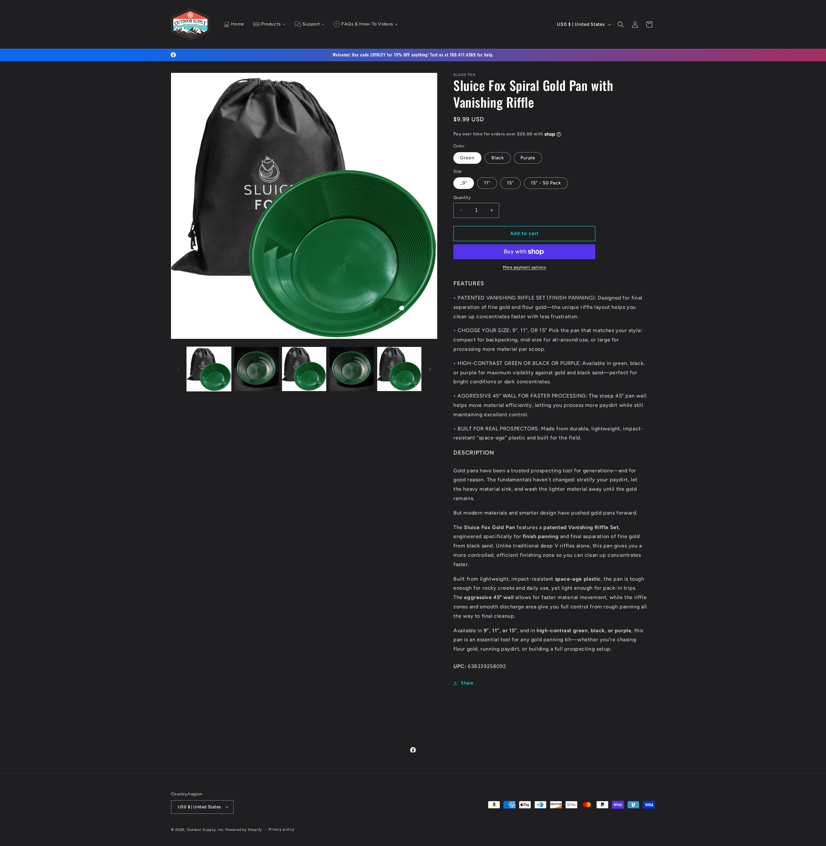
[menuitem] (234, 24)
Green (467, 158)
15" (510, 183)
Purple (527, 158)
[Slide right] (430, 369)
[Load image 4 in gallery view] (351, 369)
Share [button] (467, 683)
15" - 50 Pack (546, 183)
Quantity (462, 197)
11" (487, 183)
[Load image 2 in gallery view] (256, 369)
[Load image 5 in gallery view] (399, 369)
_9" (463, 183)
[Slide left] (178, 369)
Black (497, 158)
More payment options (524, 267)
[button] (621, 24)
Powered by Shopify (244, 830)
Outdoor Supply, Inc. (206, 830)
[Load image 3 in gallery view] (304, 369)
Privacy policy (281, 829)
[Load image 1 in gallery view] (209, 369)
